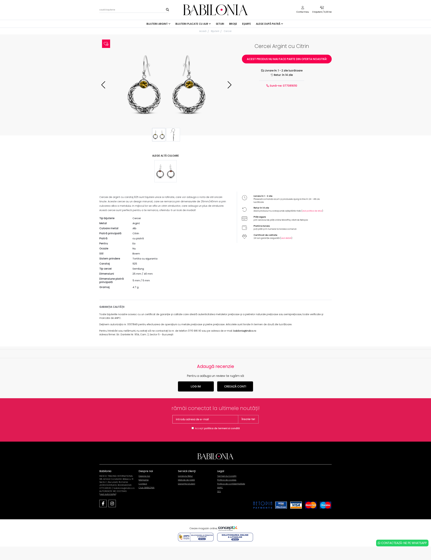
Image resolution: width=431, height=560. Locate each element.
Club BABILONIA (146, 487)
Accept (217, 428)
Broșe (233, 24)
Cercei (227, 31)
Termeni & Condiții (226, 476)
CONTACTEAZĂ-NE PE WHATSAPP (403, 543)
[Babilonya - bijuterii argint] (215, 10)
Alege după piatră (268, 24)
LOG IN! (196, 386)
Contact (143, 483)
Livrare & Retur (185, 476)
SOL (219, 491)
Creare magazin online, (203, 528)
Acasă (202, 31)
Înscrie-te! (248, 419)
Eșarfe (246, 24)
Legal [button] (220, 471)
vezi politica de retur (312, 210)
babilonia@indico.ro (244, 330)
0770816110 (289, 86)
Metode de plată (186, 479)
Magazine (143, 479)
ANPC (220, 487)
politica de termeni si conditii (222, 428)
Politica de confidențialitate (231, 483)
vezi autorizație (107, 494)
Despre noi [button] (146, 471)
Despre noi (144, 476)
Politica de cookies (226, 479)
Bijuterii (215, 31)
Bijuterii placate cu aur (192, 24)
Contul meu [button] (302, 11)
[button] (229, 85)
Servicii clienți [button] (187, 471)
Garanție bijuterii (186, 483)
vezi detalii (286, 238)
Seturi (220, 24)
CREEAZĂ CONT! (235, 386)
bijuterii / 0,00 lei (322, 11)
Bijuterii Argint (157, 24)
